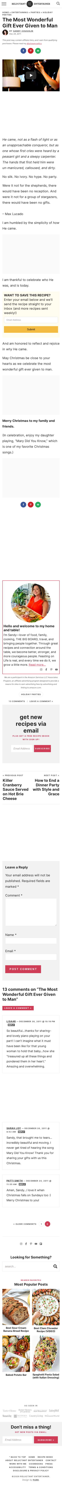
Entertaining (20, 12)
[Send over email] (38, 51)
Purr (36, 1480)
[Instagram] (41, 670)
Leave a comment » (41, 701)
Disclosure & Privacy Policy (31, 1470)
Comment (13, 895)
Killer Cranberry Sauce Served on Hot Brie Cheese (15, 787)
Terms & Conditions (41, 1467)
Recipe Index (45, 1457)
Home (5, 12)
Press (49, 1464)
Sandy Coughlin (23, 31)
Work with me (17, 1464)
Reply (11, 1025)
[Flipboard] (41, 1244)
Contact (51, 1460)
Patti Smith (15, 1180)
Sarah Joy (14, 1128)
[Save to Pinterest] (31, 51)
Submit (31, 329)
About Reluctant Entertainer (24, 1460)
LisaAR (11, 1021)
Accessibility (17, 1467)
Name (11, 935)
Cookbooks (36, 1464)
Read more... (37, 664)
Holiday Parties (31, 694)
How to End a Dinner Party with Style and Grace (46, 785)
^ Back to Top (17, 1457)
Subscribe (42, 749)
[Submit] (55, 1266)
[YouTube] (56, 670)
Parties (35, 12)
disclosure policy (34, 43)
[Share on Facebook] (24, 51)
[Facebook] (46, 670)
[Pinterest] (51, 670)
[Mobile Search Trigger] (57, 5)
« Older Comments (24, 1224)
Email (10, 951)
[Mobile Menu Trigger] (4, 5)
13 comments (17, 701)
